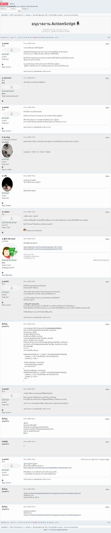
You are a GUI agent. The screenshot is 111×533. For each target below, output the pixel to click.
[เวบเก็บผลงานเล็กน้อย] (2, 64)
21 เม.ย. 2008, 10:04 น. (30, 107)
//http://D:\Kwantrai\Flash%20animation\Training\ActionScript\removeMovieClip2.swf (52, 493)
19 (41, 37)
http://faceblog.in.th (103, 260)
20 (43, 37)
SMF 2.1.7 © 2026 (50, 530)
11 (21, 37)
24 (52, 37)
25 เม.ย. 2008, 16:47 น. (30, 441)
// (24, 446)
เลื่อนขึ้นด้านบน (5, 522)
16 (33, 37)
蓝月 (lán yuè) (9, 239)
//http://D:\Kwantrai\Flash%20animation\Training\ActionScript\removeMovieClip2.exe (52, 515)
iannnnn (7, 78)
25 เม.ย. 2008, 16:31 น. (30, 418)
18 (38, 37)
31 (56, 37)
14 (28, 37)
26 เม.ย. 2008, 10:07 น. (30, 489)
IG (37, 152)
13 (26, 37)
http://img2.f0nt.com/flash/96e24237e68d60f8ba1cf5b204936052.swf (47, 468)
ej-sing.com (27, 152)
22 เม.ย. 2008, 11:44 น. (30, 212)
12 (24, 37)
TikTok (34, 152)
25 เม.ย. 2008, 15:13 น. (30, 324)
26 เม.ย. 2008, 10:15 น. (30, 506)
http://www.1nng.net (30, 190)
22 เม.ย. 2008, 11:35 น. (30, 176)
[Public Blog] (2, 273)
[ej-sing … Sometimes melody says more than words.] (2, 167)
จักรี (46, 15)
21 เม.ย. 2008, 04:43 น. (30, 78)
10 (19, 37)
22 (48, 37)
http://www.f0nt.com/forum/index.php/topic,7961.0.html (43, 247)
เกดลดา (7, 212)
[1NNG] (2, 203)
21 (45, 37)
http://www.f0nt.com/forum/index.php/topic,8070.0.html (43, 249)
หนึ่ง (5, 176)
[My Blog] (2, 232)
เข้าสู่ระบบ (23, 6)
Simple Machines (61, 530)
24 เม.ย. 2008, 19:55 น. (30, 281)
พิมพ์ (109, 37)
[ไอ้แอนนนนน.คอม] (2, 101)
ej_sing (59, 15)
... (17, 37)
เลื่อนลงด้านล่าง (5, 37)
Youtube (47, 152)
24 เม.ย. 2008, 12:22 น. (30, 238)
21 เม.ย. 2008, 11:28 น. (30, 137)
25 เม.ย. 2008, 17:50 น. (30, 459)
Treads (42, 152)
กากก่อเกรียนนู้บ (52, 15)
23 (50, 37)
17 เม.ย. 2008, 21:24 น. (30, 43)
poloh (6, 43)
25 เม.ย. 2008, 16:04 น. (30, 389)
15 (31, 37)
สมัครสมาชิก (34, 6)
